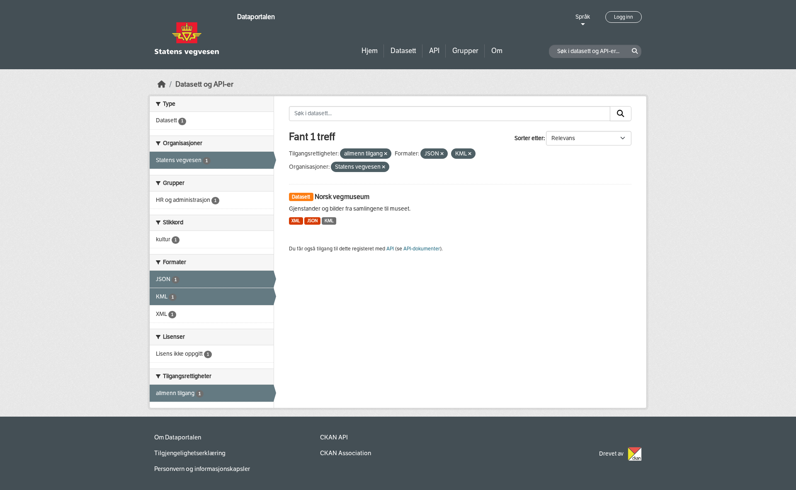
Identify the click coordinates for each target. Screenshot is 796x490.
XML (295, 220)
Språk (582, 16)
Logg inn (623, 17)
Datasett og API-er (204, 84)
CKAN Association (345, 453)
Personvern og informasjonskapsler (202, 469)
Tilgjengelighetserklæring (190, 453)
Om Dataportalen (177, 437)
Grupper (465, 50)
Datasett (403, 50)
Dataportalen (256, 17)
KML (329, 220)
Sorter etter (529, 138)
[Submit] (620, 113)
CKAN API (334, 437)
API (434, 50)
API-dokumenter (421, 249)
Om (496, 50)
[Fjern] (385, 154)
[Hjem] (162, 84)
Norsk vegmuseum (342, 197)
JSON (312, 220)
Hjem (370, 50)
